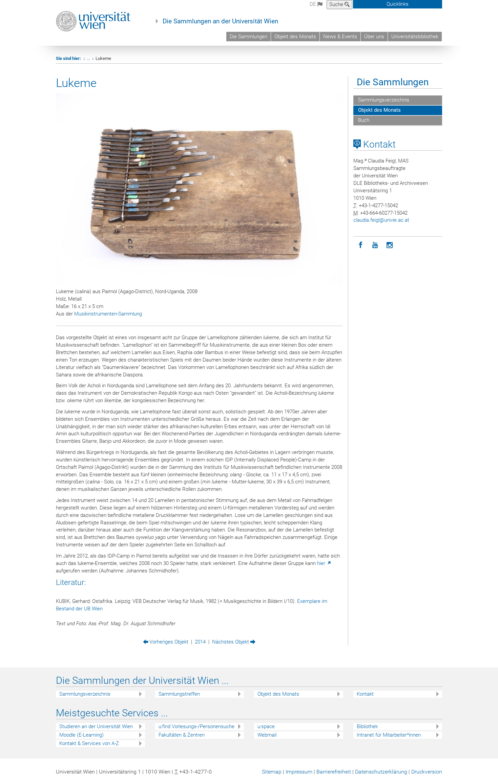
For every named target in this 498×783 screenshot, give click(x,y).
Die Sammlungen (248, 37)
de (313, 4)
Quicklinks (398, 4)
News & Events (340, 37)
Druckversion (426, 771)
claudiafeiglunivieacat (381, 220)
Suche (337, 4)
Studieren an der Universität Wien (96, 726)
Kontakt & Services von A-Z (89, 743)
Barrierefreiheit (333, 771)
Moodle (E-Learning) (81, 735)
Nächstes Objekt (231, 642)
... (88, 58)
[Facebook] (360, 245)
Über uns (374, 37)
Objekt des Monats (295, 37)
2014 (200, 642)
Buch (363, 120)
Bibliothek (367, 726)
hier (322, 563)
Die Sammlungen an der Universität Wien (220, 21)
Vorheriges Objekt (168, 642)
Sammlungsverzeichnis (383, 100)
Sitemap (272, 771)
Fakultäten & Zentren (182, 735)
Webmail (266, 735)
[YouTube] (375, 245)
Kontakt (378, 144)
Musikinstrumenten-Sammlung (108, 314)
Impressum (299, 771)
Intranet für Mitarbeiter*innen (389, 735)
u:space (266, 726)
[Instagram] (389, 245)
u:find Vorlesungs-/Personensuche (196, 726)
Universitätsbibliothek (414, 37)
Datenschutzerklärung (381, 771)
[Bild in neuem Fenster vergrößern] (199, 188)
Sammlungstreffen (179, 694)
